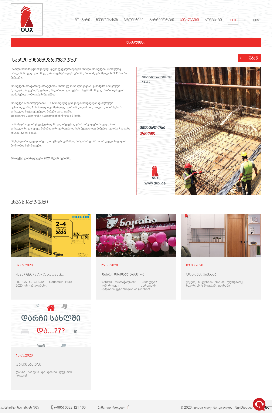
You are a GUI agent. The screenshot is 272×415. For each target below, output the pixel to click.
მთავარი (82, 20)
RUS (256, 20)
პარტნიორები (161, 20)
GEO (233, 20)
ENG (244, 20)
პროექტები (133, 20)
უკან (253, 58)
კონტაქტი (213, 20)
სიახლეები (189, 20)
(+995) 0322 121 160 (70, 407)
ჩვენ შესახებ (107, 20)
